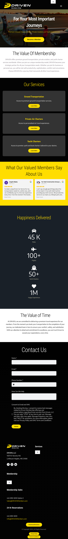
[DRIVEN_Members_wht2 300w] (17, 4)
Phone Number (17, 380)
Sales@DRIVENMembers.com (17, 501)
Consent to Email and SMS (21, 405)
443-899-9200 (12, 498)
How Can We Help (18, 391)
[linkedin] (15, 464)
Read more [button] (7, 197)
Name (14, 358)
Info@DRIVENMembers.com (17, 519)
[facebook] (8, 464)
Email (14, 369)
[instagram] (12, 464)
